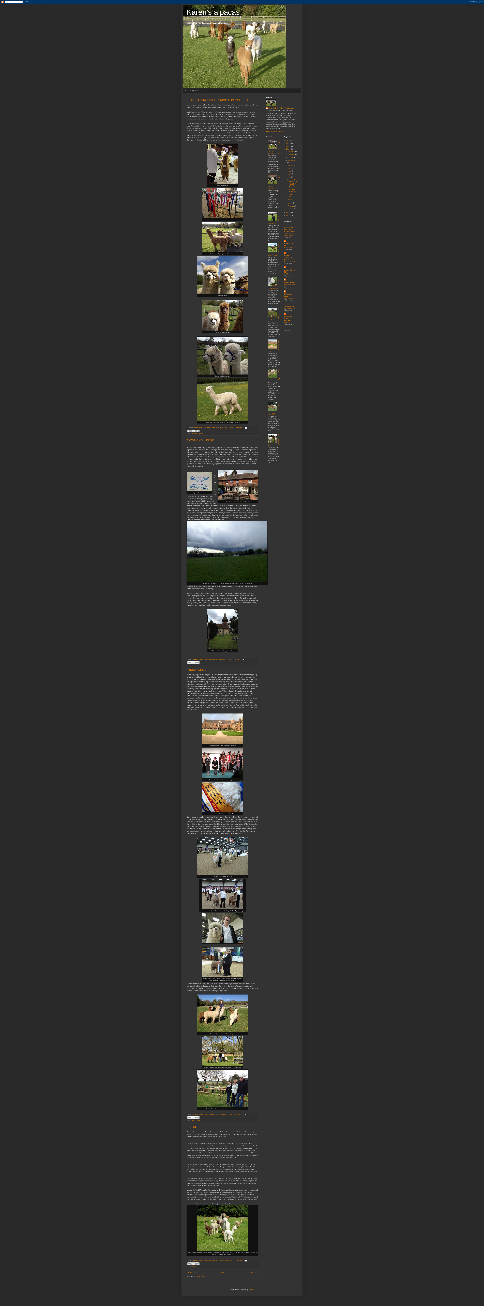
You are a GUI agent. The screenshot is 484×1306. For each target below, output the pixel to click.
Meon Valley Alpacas (193, 90)
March (290, 203)
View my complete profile (274, 131)
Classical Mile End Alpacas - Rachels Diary (289, 230)
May (289, 174)
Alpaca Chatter (289, 282)
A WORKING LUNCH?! (201, 440)
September (291, 160)
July (289, 168)
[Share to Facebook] (196, 431)
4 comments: (238, 427)
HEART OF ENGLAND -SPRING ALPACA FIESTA (218, 100)
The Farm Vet (289, 306)
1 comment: (237, 659)
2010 (288, 215)
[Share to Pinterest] (198, 431)
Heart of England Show (199, 433)
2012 (288, 149)
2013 (288, 146)
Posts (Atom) (200, 1276)
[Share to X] (193, 431)
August (290, 165)
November (291, 155)
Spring (194, 1266)
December (291, 151)
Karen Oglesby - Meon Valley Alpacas (281, 108)
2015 (288, 140)
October (291, 157)
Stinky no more (289, 298)
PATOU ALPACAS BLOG (288, 258)
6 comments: (238, 1114)
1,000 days (287, 274)
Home (223, 1272)
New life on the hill (289, 247)
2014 (288, 143)
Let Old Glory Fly (289, 308)
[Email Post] (245, 427)
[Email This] (188, 431)
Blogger (251, 1290)
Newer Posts (191, 1272)
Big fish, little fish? (289, 262)
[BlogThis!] (191, 431)
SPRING (192, 1127)
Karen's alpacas (213, 12)
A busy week (196, 1120)
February (291, 206)
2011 (288, 212)
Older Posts (254, 1272)
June (290, 171)
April (289, 177)
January (291, 209)
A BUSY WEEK (196, 669)
